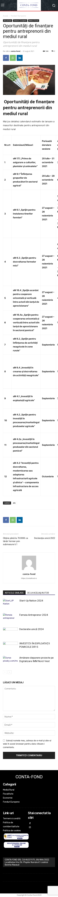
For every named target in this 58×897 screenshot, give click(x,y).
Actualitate (7, 20)
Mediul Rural (33, 20)
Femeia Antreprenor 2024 (33, 614)
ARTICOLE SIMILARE (14, 593)
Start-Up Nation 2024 (31, 600)
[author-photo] (29, 570)
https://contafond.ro (29, 578)
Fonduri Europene (18, 16)
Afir (14, 503)
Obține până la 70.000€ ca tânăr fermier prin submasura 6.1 (15, 541)
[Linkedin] (20, 58)
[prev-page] (5, 672)
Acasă (5, 16)
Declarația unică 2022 (44, 538)
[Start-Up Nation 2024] (10, 604)
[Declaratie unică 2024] (10, 632)
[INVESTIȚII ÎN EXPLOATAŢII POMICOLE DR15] (10, 647)
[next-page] (9, 672)
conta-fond (15, 51)
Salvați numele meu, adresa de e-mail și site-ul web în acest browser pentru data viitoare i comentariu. (27, 743)
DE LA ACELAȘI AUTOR (38, 593)
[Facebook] (6, 58)
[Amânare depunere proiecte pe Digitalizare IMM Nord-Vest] (10, 661)
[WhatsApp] (13, 58)
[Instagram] (30, 827)
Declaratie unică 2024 (31, 629)
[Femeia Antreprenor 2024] (10, 618)
